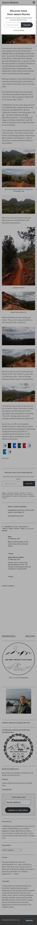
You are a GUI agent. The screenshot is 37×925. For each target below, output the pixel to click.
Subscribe (26, 25)
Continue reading (18, 30)
